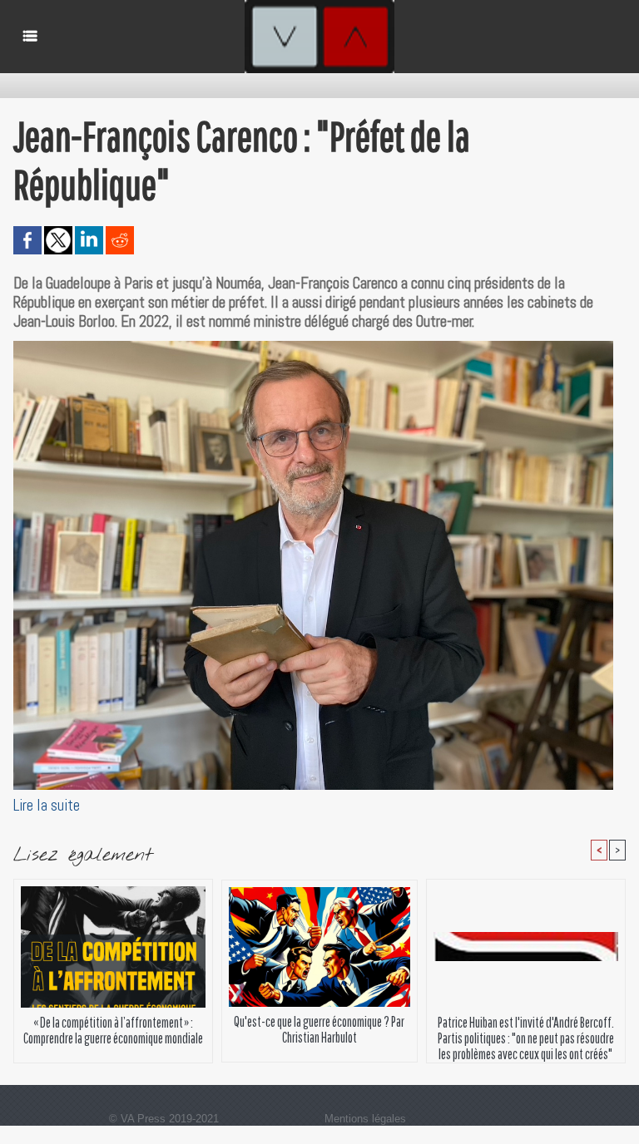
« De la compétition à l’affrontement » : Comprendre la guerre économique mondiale (113, 1030)
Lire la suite (46, 805)
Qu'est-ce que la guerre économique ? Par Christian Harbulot (319, 1029)
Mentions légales (365, 1118)
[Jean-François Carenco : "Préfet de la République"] (313, 346)
